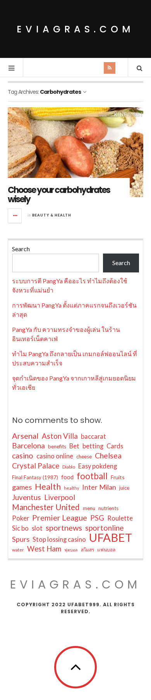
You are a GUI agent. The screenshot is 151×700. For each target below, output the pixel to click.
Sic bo (20, 528)
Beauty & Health (51, 215)
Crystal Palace (35, 466)
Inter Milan (99, 487)
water (18, 550)
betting (92, 446)
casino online (54, 456)
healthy (71, 487)
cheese (84, 456)
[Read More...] (15, 216)
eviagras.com (75, 29)
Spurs (20, 539)
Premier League (59, 517)
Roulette (120, 518)
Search (21, 248)
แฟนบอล (106, 550)
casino (22, 455)
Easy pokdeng (97, 466)
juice (124, 488)
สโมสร (87, 550)
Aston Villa (60, 436)
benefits (57, 446)
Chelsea (108, 455)
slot (37, 528)
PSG (97, 518)
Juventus (26, 497)
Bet (74, 446)
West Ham (44, 548)
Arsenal (25, 435)
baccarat (93, 436)
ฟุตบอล (71, 549)
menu (89, 508)
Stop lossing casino (59, 539)
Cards (114, 446)
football (92, 476)
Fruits (118, 477)
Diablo (68, 467)
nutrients (108, 508)
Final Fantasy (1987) (35, 477)
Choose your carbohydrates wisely (59, 194)
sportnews (64, 527)
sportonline (104, 527)
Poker (20, 518)
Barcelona (28, 445)
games (22, 487)
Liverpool (59, 497)
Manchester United (46, 507)
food (67, 476)
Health (48, 486)
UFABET (110, 537)
